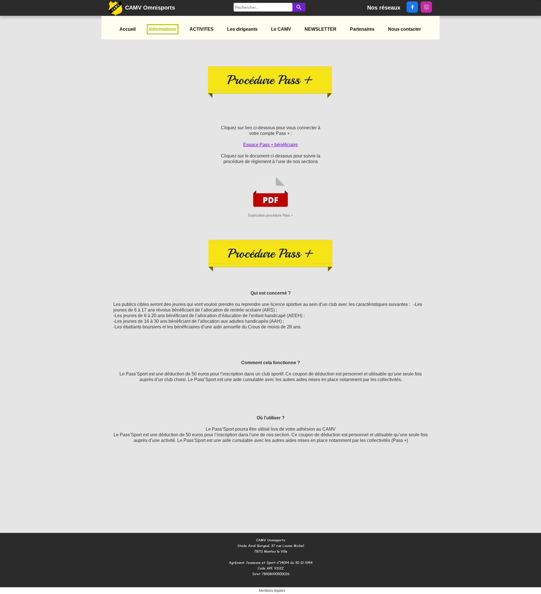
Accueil (127, 29)
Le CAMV (281, 29)
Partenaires (362, 29)
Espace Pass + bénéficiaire (270, 144)
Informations (162, 29)
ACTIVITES (202, 29)
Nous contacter (404, 29)
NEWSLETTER (320, 29)
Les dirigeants (242, 29)
